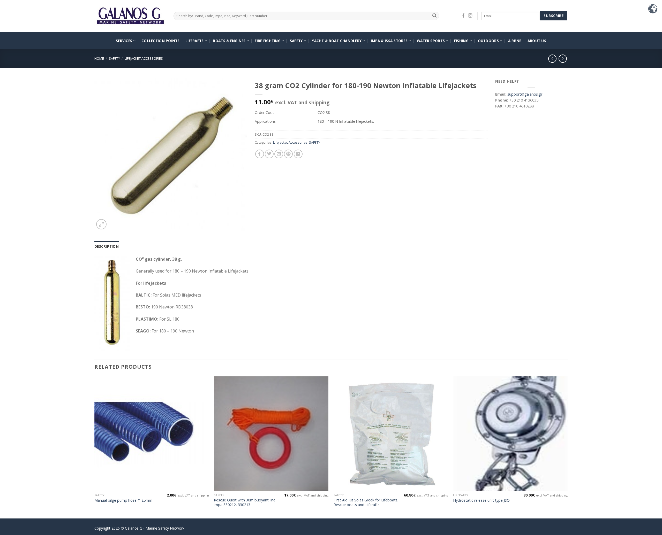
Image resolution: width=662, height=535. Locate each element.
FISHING (461, 40)
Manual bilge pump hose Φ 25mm (123, 500)
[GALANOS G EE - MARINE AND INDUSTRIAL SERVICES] (130, 16)
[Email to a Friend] (278, 154)
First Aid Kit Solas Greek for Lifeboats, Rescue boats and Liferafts (366, 502)
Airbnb (515, 40)
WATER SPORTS (431, 40)
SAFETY (296, 40)
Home (99, 58)
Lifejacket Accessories (144, 58)
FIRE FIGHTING (268, 40)
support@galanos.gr (524, 94)
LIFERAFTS (194, 40)
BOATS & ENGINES (229, 40)
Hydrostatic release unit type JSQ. (481, 500)
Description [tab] (106, 246)
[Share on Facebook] (259, 154)
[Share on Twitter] (269, 154)
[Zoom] (101, 224)
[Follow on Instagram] (470, 15)
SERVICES (124, 40)
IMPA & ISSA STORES (389, 40)
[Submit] (434, 15)
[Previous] (95, 447)
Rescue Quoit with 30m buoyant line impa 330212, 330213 (244, 502)
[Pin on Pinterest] (288, 154)
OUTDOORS (488, 40)
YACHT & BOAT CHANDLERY (337, 40)
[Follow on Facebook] (463, 15)
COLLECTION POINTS (160, 40)
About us (537, 40)
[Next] (567, 447)
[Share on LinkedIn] (298, 154)
